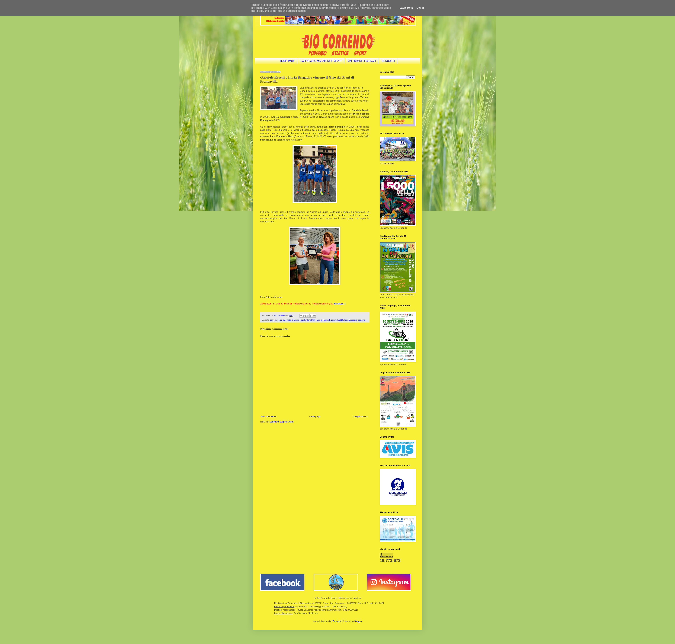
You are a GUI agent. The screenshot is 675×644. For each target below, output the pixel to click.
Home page (314, 416)
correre (273, 320)
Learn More (406, 8)
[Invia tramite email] (301, 316)
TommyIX (337, 621)
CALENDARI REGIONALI (362, 61)
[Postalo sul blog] (304, 316)
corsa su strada (284, 320)
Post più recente (269, 416)
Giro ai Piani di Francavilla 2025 (330, 320)
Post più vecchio (360, 416)
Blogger (358, 621)
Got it (420, 8)
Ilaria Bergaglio (350, 320)
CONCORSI (388, 61)
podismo (361, 320)
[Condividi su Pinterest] (314, 316)
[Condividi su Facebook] (311, 316)
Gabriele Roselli (298, 320)
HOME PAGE (287, 61)
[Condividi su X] (308, 316)
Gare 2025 (311, 320)
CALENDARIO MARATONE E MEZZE (321, 61)
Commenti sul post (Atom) (281, 422)
